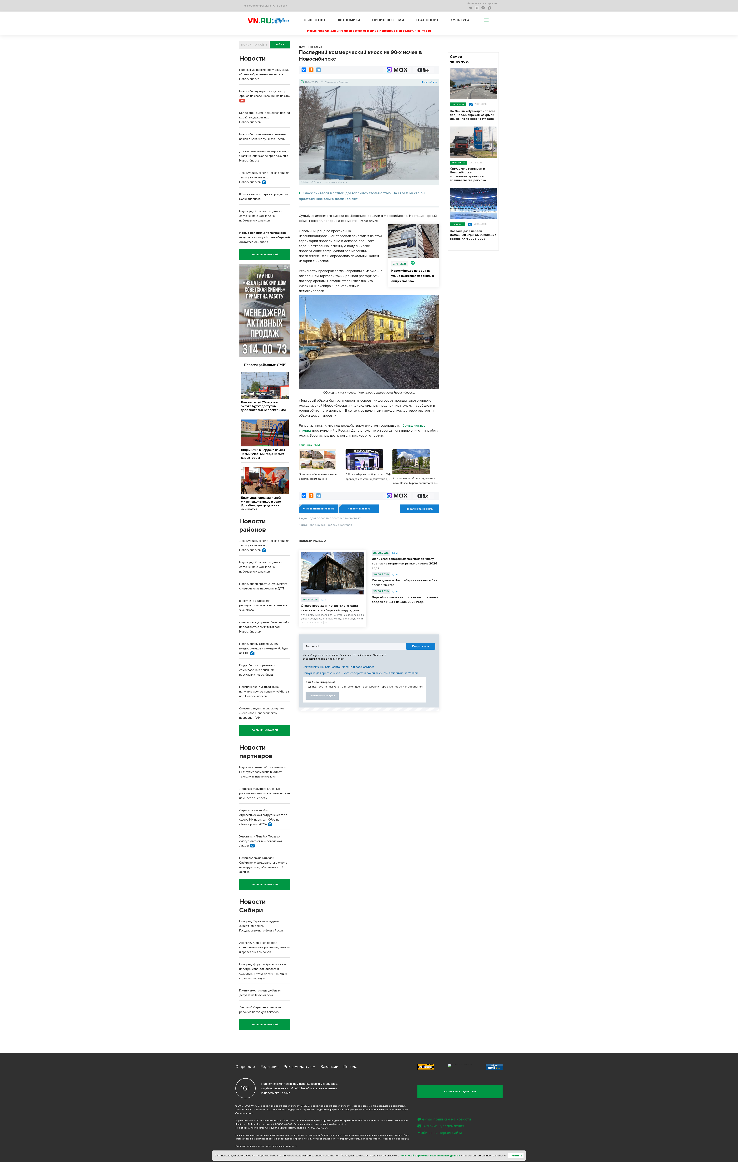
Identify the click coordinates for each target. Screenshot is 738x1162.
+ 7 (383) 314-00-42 (283, 1124)
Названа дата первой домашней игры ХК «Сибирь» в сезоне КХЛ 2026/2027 (473, 235)
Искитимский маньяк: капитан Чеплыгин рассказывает (338, 667)
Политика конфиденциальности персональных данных (266, 1146)
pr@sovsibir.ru (288, 1127)
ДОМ (323, 599)
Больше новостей (265, 254)
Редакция (269, 1066)
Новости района (357, 508)
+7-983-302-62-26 (318, 1127)
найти (279, 44)
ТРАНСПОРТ (458, 104)
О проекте (245, 1066)
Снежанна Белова (336, 82)
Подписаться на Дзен (322, 695)
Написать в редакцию (460, 1091)
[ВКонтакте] (304, 69)
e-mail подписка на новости (446, 1119)
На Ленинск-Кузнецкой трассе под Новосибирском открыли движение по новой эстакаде (472, 115)
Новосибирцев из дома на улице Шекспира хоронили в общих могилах (412, 276)
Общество (314, 20)
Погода (350, 1066)
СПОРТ (457, 224)
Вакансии (329, 1066)
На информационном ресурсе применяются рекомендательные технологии (278, 1135)
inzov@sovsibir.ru (336, 1124)
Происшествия (388, 20)
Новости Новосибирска (320, 508)
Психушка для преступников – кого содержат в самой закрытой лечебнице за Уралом (360, 673)
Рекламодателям (299, 1066)
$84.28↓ (282, 5)
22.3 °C (270, 5)
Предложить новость (419, 508)
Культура (460, 20)
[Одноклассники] (311, 69)
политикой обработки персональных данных (430, 1155)
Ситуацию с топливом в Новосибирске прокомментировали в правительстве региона (468, 174)
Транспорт (427, 20)
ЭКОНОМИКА (458, 162)
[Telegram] (318, 69)
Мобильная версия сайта (439, 1132)
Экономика (349, 20)
